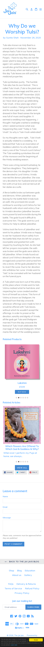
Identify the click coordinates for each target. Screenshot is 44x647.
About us (16, 575)
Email (5, 507)
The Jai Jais (19, 635)
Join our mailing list (22, 601)
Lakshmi (22, 382)
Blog (19, 570)
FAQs (10, 584)
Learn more (14, 645)
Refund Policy (32, 588)
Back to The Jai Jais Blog (23, 561)
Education (30, 570)
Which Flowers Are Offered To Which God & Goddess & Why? (22, 447)
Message (7, 517)
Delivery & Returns (26, 584)
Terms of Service (13, 588)
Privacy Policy (22, 593)
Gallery (28, 575)
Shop (11, 570)
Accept (36, 640)
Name (5, 496)
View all (22, 467)
